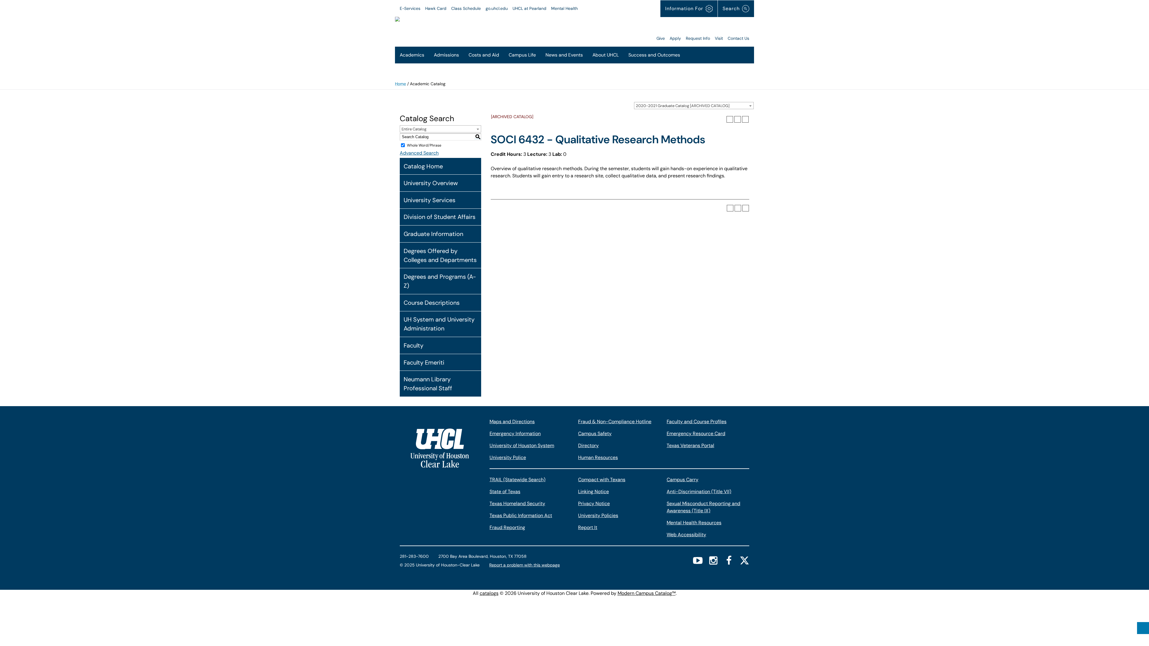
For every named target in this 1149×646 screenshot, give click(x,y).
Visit (719, 38)
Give (660, 38)
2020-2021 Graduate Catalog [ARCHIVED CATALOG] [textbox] (682, 105)
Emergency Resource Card (696, 433)
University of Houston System (522, 445)
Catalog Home (423, 166)
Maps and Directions (512, 421)
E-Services (410, 8)
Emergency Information (515, 433)
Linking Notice (593, 491)
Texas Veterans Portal (690, 445)
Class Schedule (466, 8)
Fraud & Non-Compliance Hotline (614, 421)
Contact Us (738, 38)
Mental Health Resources (694, 522)
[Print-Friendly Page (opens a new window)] (737, 119)
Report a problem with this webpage (524, 565)
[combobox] (694, 105)
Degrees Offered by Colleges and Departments (440, 255)
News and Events (564, 55)
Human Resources (598, 457)
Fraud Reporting (507, 527)
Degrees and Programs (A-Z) (440, 281)
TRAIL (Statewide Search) (517, 479)
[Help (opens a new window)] (745, 119)
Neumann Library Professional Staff (428, 383)
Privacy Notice (594, 503)
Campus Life (522, 55)
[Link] (579, 29)
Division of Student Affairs (439, 217)
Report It (587, 527)
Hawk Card (435, 8)
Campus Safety (595, 433)
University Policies (598, 515)
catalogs (489, 593)
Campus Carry (682, 479)
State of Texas (505, 491)
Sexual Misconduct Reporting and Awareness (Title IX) (703, 507)
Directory (588, 445)
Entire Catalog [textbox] (414, 129)
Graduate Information (433, 234)
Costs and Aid (484, 55)
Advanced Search (419, 153)
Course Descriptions (432, 303)
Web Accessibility (686, 534)
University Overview (431, 183)
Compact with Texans (601, 479)
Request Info (698, 38)
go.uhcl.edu (497, 8)
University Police (508, 457)
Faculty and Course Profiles (697, 421)
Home (400, 83)
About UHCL (605, 55)
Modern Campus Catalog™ (647, 593)
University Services (429, 200)
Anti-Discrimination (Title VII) (699, 491)
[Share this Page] (730, 119)
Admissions (446, 55)
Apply (675, 38)
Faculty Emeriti (424, 362)
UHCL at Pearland (529, 8)
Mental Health (564, 8)
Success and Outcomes (654, 55)
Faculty (413, 345)
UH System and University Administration (439, 324)
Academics (412, 55)
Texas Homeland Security (517, 503)
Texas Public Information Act (521, 515)
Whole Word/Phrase (424, 145)
